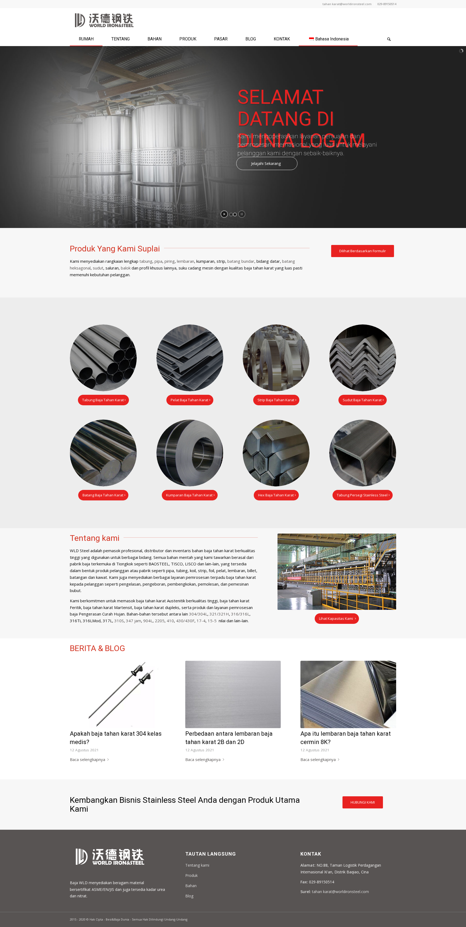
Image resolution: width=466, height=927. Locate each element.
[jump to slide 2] (235, 214)
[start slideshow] (224, 214)
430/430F (185, 620)
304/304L (198, 614)
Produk (191, 875)
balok (126, 268)
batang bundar (240, 261)
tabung (145, 261)
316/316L (240, 614)
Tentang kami (197, 865)
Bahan (191, 885)
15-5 (212, 620)
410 (170, 620)
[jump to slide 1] (231, 214)
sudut (98, 268)
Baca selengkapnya (87, 759)
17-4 (201, 620)
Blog (189, 895)
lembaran (185, 261)
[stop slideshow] (241, 214)
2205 (160, 620)
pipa (158, 261)
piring (170, 261)
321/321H (219, 614)
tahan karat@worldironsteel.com (347, 4)
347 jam (133, 620)
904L (148, 620)
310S (119, 620)
